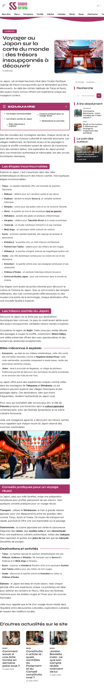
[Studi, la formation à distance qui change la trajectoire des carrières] (78, 127)
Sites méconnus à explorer (17, 125)
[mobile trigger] (5, 5)
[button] (100, 82)
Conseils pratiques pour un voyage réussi (51, 115)
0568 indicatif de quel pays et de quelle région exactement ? (88, 154)
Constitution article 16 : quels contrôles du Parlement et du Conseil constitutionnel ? (34, 664)
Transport (87, 108)
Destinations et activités (53, 121)
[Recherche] (92, 6)
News (4, 648)
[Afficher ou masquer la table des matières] (51, 106)
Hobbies (10, 31)
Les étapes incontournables (18, 114)
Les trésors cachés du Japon (19, 119)
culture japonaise (54, 406)
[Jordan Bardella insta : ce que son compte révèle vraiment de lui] (58, 638)
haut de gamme (53, 211)
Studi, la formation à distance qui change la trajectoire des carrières (92, 128)
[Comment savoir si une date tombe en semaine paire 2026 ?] (11, 638)
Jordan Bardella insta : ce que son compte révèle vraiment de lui (56, 661)
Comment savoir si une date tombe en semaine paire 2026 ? (11, 658)
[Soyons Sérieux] (18, 5)
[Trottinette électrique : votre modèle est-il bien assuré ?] (78, 113)
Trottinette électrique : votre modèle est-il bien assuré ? (92, 114)
